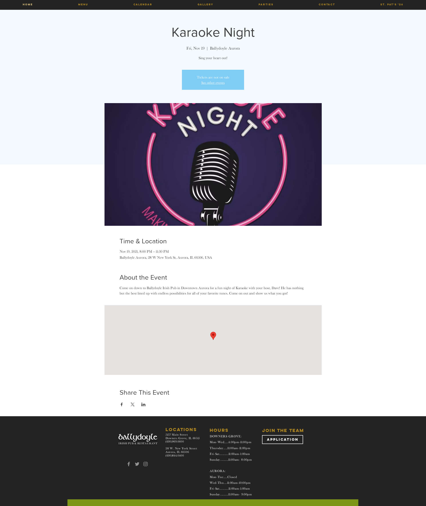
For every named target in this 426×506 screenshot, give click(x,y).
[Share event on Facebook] (122, 404)
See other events (213, 82)
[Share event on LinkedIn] (143, 404)
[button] (83, 4)
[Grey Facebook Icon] (129, 464)
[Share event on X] (132, 404)
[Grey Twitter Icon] (137, 464)
